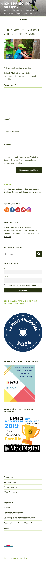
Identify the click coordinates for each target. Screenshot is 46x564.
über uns (7, 236)
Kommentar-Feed (11, 487)
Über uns (8, 528)
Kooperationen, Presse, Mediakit (18, 523)
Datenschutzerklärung (13, 513)
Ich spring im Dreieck (16, 5)
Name (7, 119)
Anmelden (8, 477)
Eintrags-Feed (10, 482)
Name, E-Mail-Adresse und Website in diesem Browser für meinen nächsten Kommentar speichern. (22, 160)
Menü (24, 20)
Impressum (9, 503)
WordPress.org (10, 492)
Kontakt (7, 508)
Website (7, 144)
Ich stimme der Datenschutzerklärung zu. (23, 285)
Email (6, 277)
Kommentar (10, 85)
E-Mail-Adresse (11, 132)
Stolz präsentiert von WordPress (16, 558)
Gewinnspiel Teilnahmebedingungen (19, 518)
